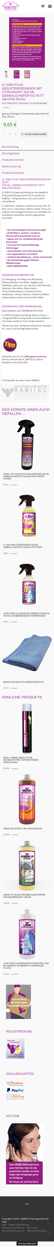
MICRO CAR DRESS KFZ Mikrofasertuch (23, 682)
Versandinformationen (13, 1230)
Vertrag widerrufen (27, 1243)
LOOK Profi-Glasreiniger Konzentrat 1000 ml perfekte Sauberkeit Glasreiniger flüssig (26, 965)
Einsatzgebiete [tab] (10, 153)
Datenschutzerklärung (13, 1227)
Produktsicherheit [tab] (13, 160)
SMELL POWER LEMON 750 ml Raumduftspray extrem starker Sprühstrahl (20, 760)
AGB (4, 1224)
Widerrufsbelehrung (19, 1224)
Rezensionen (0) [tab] (11, 166)
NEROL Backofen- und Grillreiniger (22, 828)
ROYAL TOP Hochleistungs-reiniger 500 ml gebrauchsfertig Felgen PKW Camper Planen (26, 476)
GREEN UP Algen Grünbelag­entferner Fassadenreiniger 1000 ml (24, 896)
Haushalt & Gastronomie (33, 103)
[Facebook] (50, 1234)
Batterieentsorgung (37, 1230)
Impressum (32, 1227)
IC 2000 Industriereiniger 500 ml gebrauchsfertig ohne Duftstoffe (22, 546)
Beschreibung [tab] (10, 147)
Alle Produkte (10, 103)
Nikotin (10, 208)
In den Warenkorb (35, 134)
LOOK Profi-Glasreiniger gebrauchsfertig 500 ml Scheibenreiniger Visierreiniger (26, 614)
